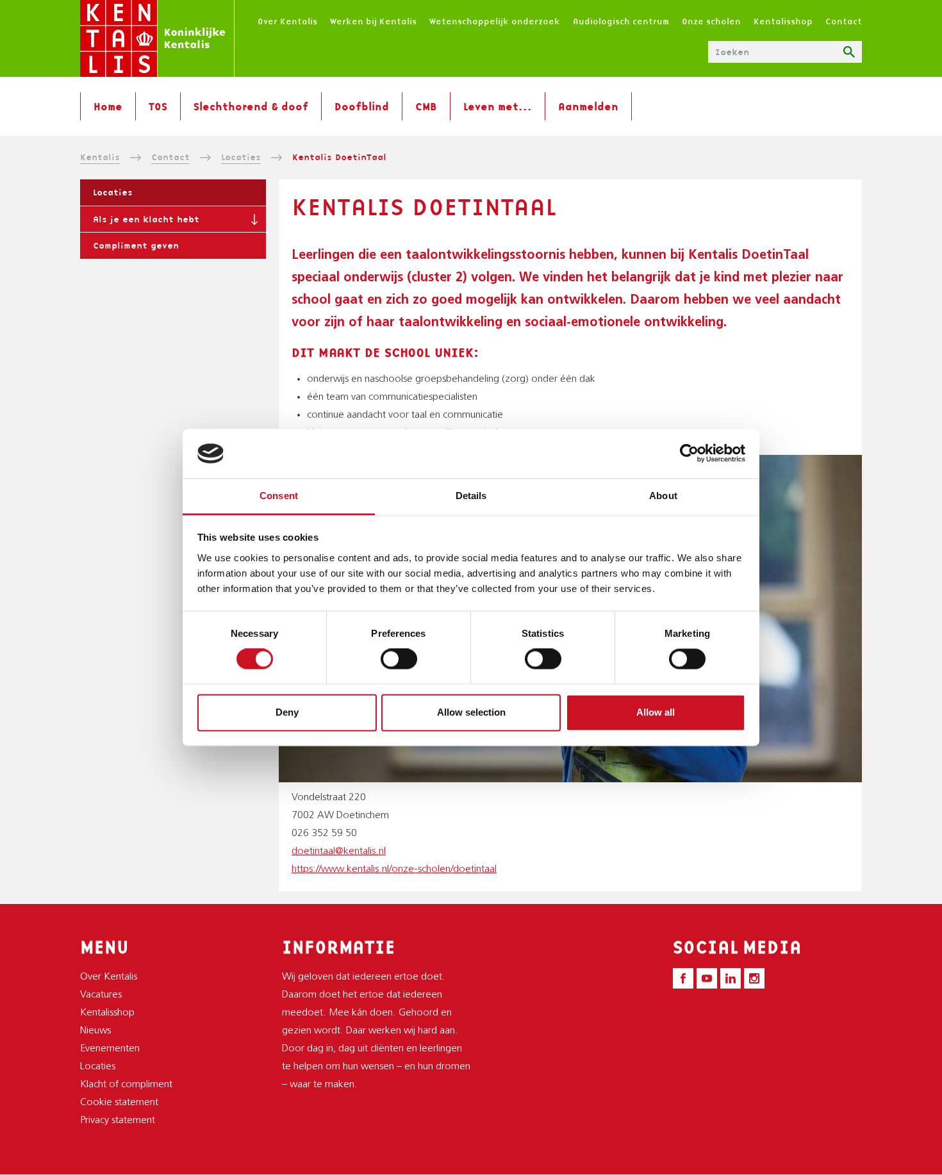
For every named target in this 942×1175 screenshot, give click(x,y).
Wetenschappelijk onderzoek (494, 21)
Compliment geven (136, 245)
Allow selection (471, 712)
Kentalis (100, 157)
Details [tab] (471, 495)
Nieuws (95, 1031)
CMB (426, 106)
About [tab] (663, 495)
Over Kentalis (287, 21)
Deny (287, 712)
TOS (158, 106)
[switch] (399, 659)
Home (108, 106)
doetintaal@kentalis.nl (339, 851)
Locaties (241, 157)
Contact (843, 21)
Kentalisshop (783, 21)
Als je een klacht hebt (146, 219)
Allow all (655, 712)
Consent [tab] (279, 495)
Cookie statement (119, 1102)
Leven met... (497, 106)
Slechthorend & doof (251, 106)
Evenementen (110, 1049)
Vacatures (101, 995)
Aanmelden (588, 106)
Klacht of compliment (126, 1085)
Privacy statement (117, 1120)
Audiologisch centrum (621, 21)
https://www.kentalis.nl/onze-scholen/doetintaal (394, 869)
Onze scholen (711, 21)
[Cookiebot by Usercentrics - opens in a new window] (689, 453)
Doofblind (362, 106)
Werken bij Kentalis (373, 21)
